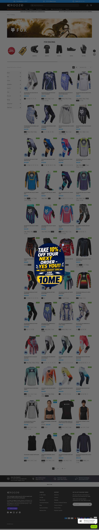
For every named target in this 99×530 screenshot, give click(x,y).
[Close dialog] (63, 245)
